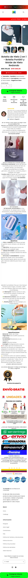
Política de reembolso (9, 547)
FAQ (4, 534)
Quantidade (4, 83)
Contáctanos (6, 530)
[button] (3, 12)
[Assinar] (23, 561)
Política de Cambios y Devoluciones (13, 537)
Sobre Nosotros (7, 550)
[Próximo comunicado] (25, 7)
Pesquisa (5, 523)
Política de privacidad (9, 544)
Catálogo (5, 514)
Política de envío (7, 540)
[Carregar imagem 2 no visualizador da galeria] (14, 50)
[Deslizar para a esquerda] (1, 50)
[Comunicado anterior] (2, 7)
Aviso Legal (6, 527)
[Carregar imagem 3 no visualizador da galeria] (21, 50)
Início (4, 511)
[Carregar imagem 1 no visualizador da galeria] (7, 50)
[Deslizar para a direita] (26, 50)
